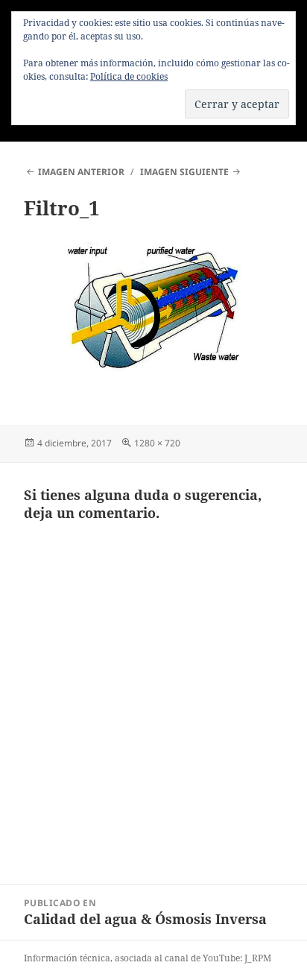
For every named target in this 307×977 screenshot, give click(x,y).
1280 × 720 (157, 443)
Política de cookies (129, 76)
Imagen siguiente (184, 171)
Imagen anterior (81, 171)
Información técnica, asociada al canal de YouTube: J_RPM (147, 958)
